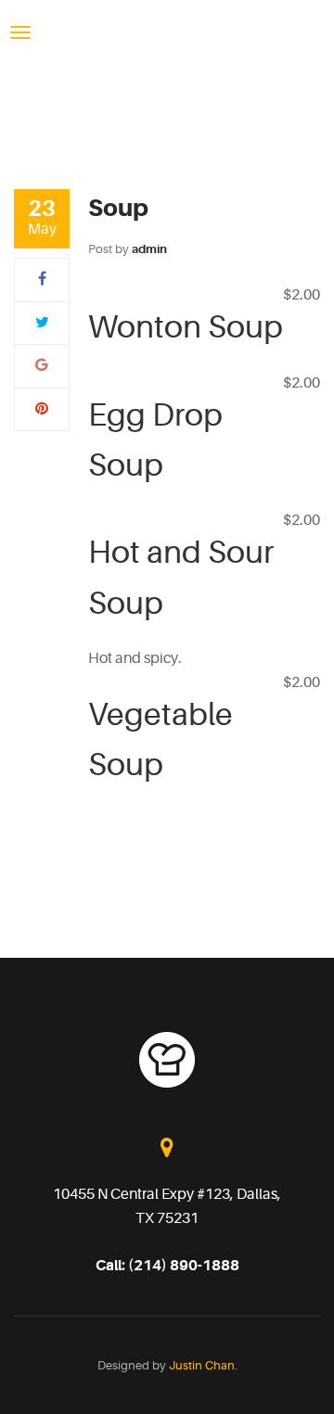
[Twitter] (42, 322)
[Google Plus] (41, 365)
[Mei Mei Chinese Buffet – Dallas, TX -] (171, 31)
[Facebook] (42, 279)
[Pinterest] (41, 409)
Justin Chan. (203, 1365)
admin (149, 249)
